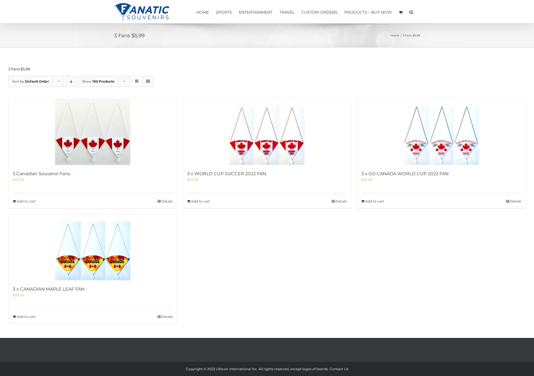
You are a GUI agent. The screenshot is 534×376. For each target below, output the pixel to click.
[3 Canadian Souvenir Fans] (93, 132)
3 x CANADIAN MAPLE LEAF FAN (49, 289)
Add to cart (26, 201)
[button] (411, 11)
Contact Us (339, 369)
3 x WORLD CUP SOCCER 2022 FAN (226, 173)
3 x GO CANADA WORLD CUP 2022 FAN (405, 173)
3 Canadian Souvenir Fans (41, 173)
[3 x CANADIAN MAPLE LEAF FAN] (93, 247)
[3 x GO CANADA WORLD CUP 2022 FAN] (441, 132)
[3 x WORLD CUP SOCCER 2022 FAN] (267, 132)
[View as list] (147, 81)
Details (167, 201)
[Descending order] (71, 81)
